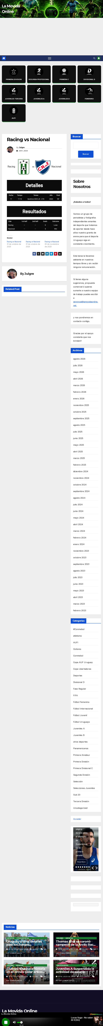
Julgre (22, 147)
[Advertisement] (51, 36)
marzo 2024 (79, 531)
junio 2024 (78, 511)
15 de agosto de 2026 (19, 976)
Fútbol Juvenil (80, 715)
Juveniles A (79, 728)
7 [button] (89, 867)
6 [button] (87, 867)
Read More (81, 862)
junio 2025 (78, 438)
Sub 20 (76, 794)
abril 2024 (78, 524)
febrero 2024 (79, 537)
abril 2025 (78, 451)
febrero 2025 (79, 465)
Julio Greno (84, 976)
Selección (78, 781)
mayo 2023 (78, 590)
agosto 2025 (79, 425)
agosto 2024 (79, 498)
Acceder (77, 819)
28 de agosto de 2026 (19, 949)
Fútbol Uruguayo (81, 722)
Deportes (77, 675)
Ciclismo (77, 649)
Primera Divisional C (83, 768)
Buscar (77, 136)
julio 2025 (78, 431)
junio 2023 (78, 584)
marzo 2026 (79, 385)
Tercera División (81, 801)
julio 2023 (78, 577)
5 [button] (85, 867)
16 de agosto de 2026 (68, 949)
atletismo (77, 636)
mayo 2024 (78, 517)
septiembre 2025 (81, 418)
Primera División (81, 761)
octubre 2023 (79, 557)
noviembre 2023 (81, 551)
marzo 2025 (79, 458)
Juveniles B (79, 735)
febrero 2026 (79, 392)
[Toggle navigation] (49, 58)
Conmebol (78, 655)
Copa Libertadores (82, 669)
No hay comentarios (65, 980)
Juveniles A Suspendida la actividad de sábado (75, 970)
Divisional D (79, 682)
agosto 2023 (79, 570)
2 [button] (78, 867)
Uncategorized (80, 808)
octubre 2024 (80, 484)
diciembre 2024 (80, 471)
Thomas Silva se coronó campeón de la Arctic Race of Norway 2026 (75, 945)
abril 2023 (78, 597)
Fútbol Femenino (81, 702)
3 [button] (80, 867)
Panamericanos (80, 748)
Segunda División (81, 775)
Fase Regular (79, 689)
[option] (86, 849)
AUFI (75, 642)
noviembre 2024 (81, 478)
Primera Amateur (81, 755)
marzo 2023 (79, 604)
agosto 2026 (79, 359)
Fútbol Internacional (83, 708)
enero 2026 (79, 398)
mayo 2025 (78, 445)
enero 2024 (79, 544)
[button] (94, 58)
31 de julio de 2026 (67, 976)
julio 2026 (78, 365)
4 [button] (82, 867)
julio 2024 (78, 504)
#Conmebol (79, 629)
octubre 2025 (79, 412)
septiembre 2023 (81, 564)
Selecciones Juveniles (84, 788)
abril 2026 (78, 378)
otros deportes (80, 742)
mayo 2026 (78, 372)
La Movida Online (19, 1011)
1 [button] (76, 867)
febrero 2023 (79, 610)
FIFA (75, 695)
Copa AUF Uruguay (83, 662)
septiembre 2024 (81, 491)
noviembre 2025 (81, 405)
